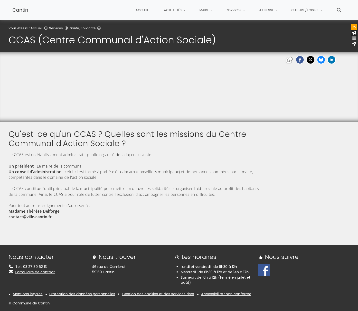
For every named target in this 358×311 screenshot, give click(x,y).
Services (56, 28)
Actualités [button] (173, 10)
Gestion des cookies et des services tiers (158, 294)
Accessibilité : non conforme (226, 294)
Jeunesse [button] (266, 10)
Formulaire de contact (35, 272)
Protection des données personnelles (82, 294)
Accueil (142, 10)
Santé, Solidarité (83, 28)
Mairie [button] (204, 10)
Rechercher (339, 10)
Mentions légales (28, 294)
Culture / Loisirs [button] (305, 10)
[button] (300, 60)
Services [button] (234, 10)
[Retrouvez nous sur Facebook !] (264, 269)
